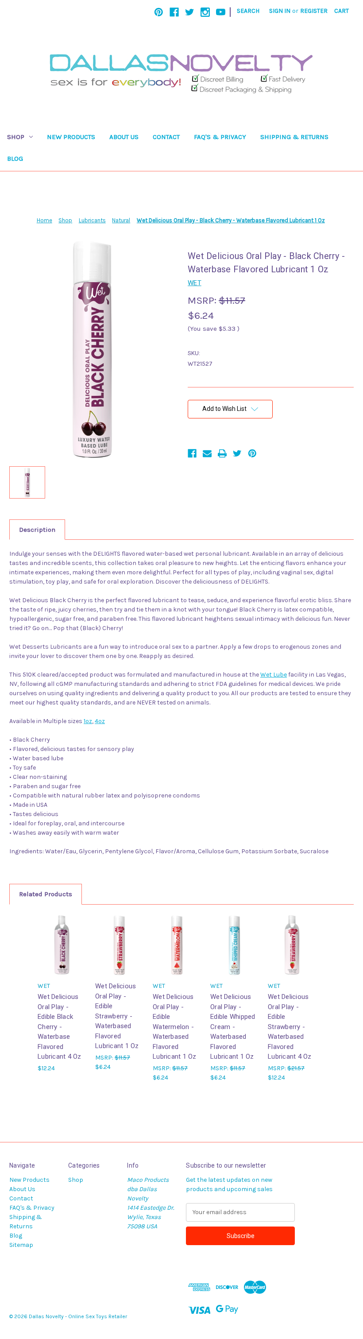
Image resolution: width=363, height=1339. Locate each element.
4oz (100, 721)
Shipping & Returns (294, 137)
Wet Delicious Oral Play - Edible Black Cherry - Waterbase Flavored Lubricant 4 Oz (59, 1026)
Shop (15, 137)
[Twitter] (189, 12)
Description (37, 530)
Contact (166, 137)
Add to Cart (292, 952)
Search (248, 11)
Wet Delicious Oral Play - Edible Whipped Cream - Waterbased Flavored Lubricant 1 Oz (232, 1026)
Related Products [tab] (45, 894)
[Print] (222, 453)
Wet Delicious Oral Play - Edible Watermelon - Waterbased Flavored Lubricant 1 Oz (175, 1026)
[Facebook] (174, 12)
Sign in (279, 11)
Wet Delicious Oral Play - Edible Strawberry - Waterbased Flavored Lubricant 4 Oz (290, 1026)
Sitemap (21, 1245)
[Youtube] (220, 12)
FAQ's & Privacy (220, 137)
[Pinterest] (158, 12)
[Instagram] (205, 12)
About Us (124, 137)
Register (314, 11)
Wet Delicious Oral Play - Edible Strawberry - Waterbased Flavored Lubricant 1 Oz (117, 1016)
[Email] (207, 453)
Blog (15, 159)
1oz (88, 721)
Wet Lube (273, 674)
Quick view (62, 944)
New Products (71, 137)
